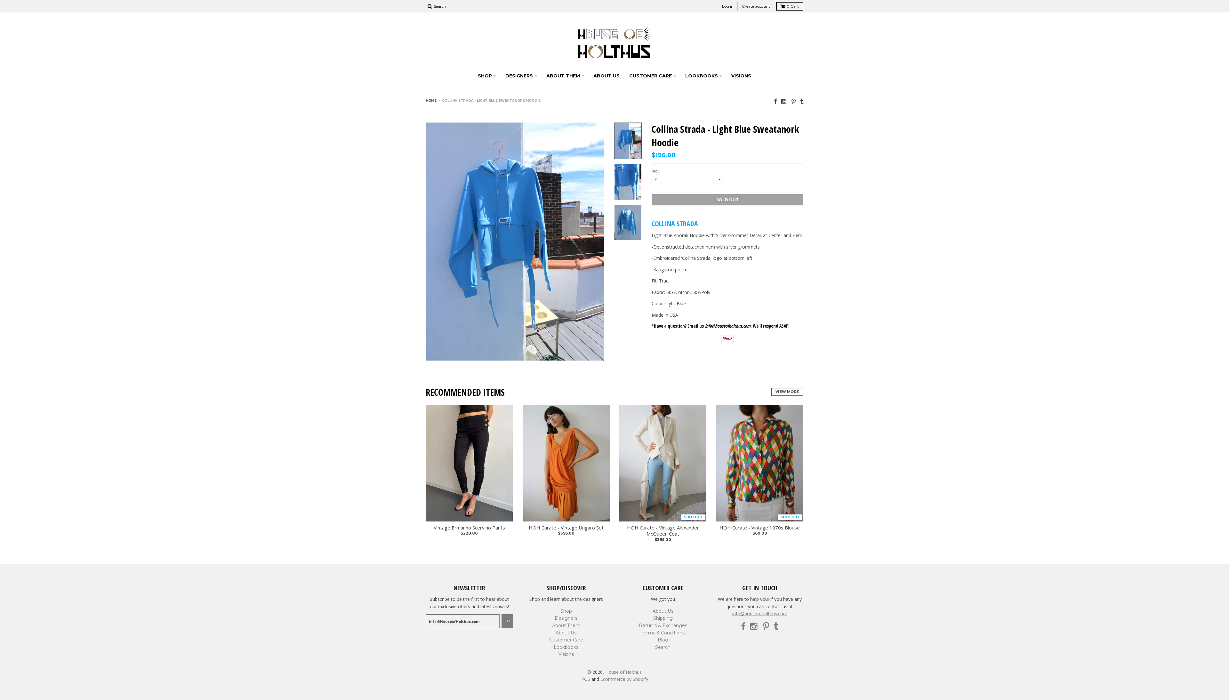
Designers (519, 76)
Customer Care (650, 76)
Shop (485, 76)
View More (787, 391)
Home (431, 101)
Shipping (663, 618)
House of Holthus (623, 672)
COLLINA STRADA (675, 223)
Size (656, 171)
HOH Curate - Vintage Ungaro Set (566, 528)
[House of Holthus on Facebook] (775, 101)
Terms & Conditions (663, 633)
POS (585, 679)
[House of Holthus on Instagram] (784, 101)
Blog (663, 640)
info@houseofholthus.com (759, 613)
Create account (756, 6)
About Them (563, 76)
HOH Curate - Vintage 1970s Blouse (759, 528)
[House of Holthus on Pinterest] (793, 101)
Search (663, 647)
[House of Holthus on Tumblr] (801, 101)
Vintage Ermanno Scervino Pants (469, 528)
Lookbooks (701, 76)
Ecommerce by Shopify (624, 679)
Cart (793, 6)
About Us (606, 76)
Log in (728, 6)
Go (507, 621)
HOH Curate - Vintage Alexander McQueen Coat (663, 531)
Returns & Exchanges (663, 625)
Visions (741, 76)
